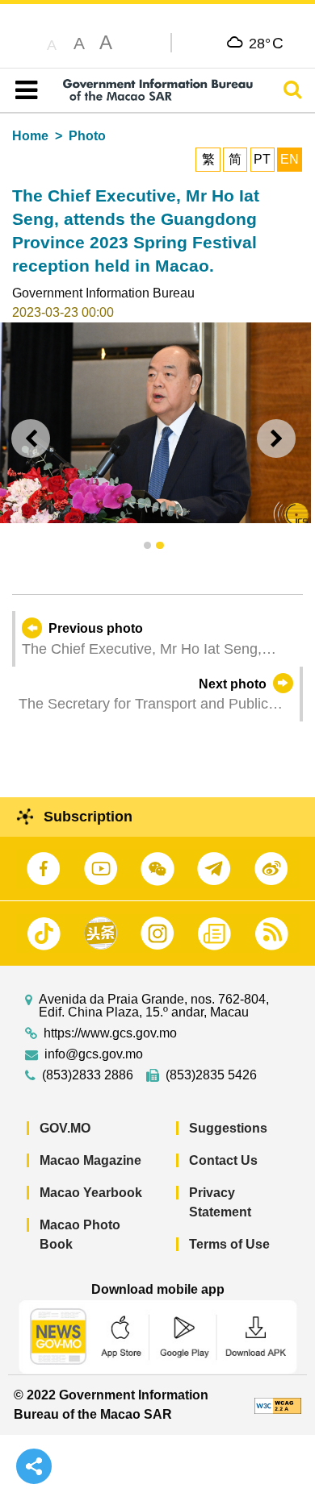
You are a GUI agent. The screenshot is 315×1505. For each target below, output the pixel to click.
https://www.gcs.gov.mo (110, 1033)
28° (266, 43)
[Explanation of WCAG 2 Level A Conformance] (277, 1404)
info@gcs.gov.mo (93, 1054)
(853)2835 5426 (211, 1075)
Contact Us (223, 1160)
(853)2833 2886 (87, 1075)
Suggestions (228, 1128)
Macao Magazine (90, 1160)
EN (289, 159)
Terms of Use (229, 1244)
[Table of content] (23, 90)
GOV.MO (65, 1128)
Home (30, 136)
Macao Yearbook (91, 1192)
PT (262, 159)
